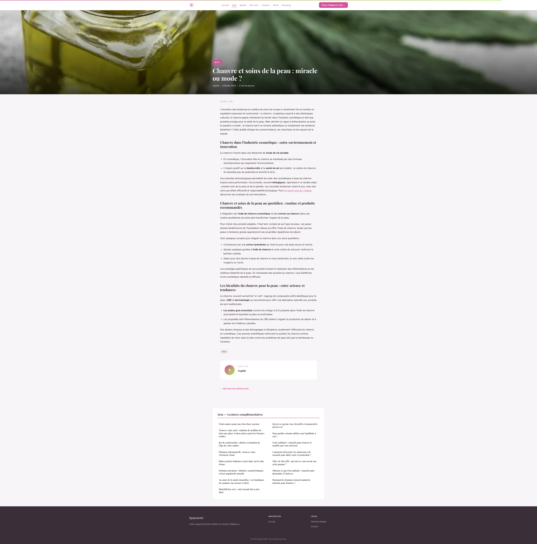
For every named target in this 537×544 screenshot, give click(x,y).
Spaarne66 (196, 518)
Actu (234, 5)
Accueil (225, 5)
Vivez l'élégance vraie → (333, 5)
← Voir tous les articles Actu (234, 388)
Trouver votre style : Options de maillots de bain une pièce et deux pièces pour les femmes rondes (241, 433)
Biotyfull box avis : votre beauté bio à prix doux (239, 491)
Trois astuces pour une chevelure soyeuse (239, 424)
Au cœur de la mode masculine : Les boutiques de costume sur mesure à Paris (241, 481)
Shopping (286, 5)
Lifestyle (266, 5)
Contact (314, 526)
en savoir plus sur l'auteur (297, 190)
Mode (276, 5)
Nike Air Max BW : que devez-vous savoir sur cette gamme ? (294, 463)
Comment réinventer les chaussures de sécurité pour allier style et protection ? (291, 453)
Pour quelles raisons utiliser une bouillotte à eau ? (294, 435)
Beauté (243, 5)
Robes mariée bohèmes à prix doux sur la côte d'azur (241, 463)
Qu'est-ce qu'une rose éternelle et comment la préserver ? (294, 425)
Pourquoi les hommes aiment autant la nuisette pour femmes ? (291, 481)
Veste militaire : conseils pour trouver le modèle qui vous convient (292, 444)
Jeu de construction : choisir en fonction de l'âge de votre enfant (239, 444)
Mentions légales (318, 521)
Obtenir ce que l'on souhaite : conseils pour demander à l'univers (293, 472)
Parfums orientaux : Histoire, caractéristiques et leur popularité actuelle (241, 472)
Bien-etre (254, 5)
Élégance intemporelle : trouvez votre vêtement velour (237, 453)
